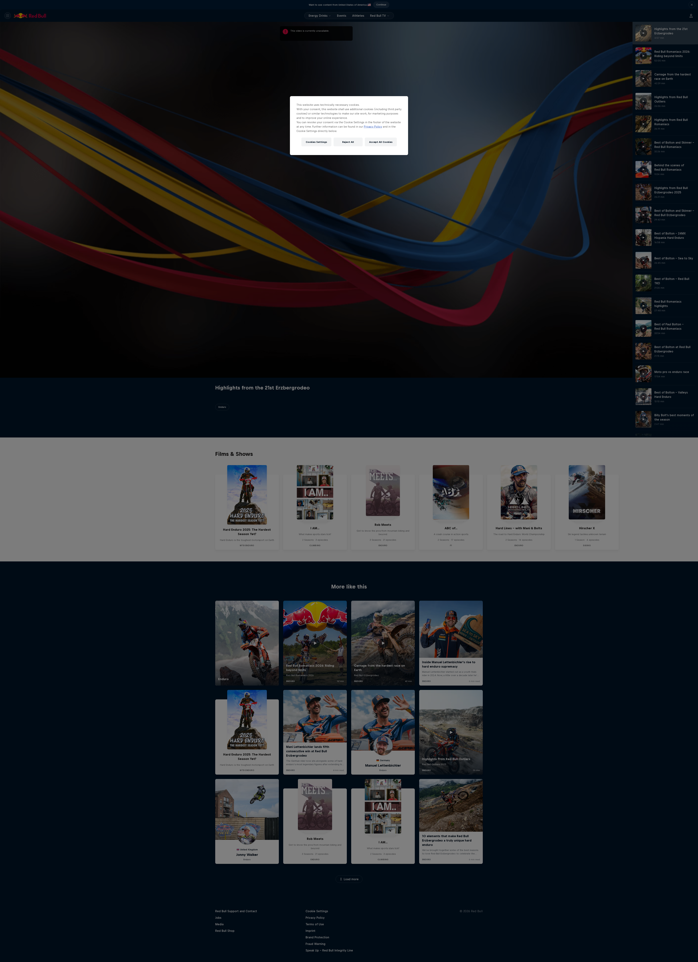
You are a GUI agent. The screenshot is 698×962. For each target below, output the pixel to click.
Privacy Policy (373, 126)
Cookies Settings (316, 142)
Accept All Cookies (380, 142)
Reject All (348, 142)
